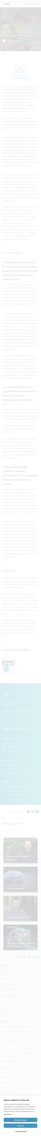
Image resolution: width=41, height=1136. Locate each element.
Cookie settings (20, 1131)
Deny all (20, 1126)
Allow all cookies (20, 1120)
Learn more (8, 1114)
